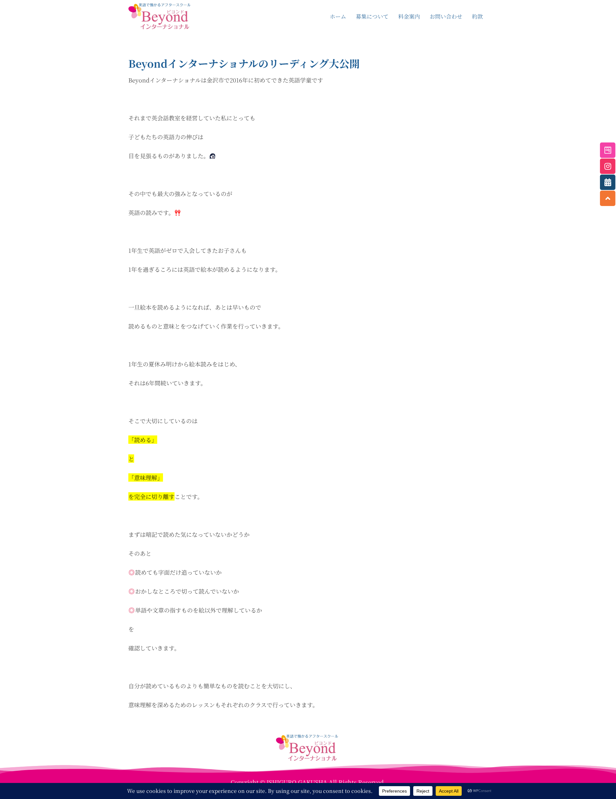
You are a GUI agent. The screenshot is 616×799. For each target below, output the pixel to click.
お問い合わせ (446, 16)
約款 (477, 16)
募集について (372, 16)
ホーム (338, 16)
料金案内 (409, 16)
